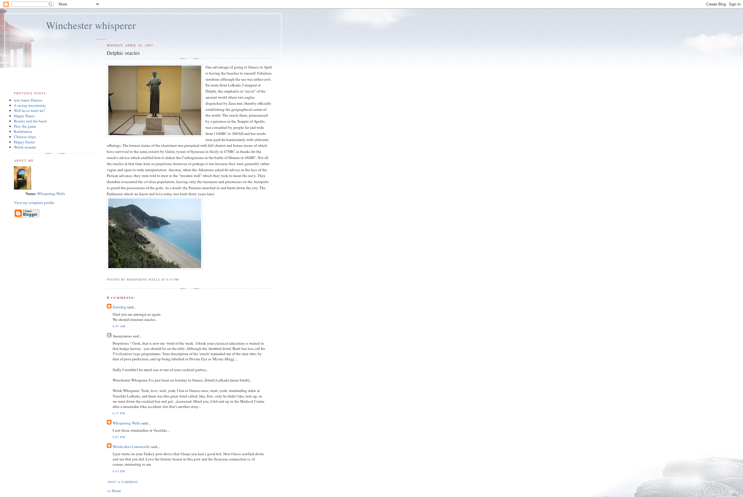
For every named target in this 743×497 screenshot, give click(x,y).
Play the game (25, 126)
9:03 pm (119, 437)
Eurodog (119, 307)
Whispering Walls (126, 423)
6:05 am (119, 326)
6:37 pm (119, 413)
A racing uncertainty (30, 105)
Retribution (23, 131)
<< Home (114, 490)
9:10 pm (172, 279)
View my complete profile (34, 202)
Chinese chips (25, 136)
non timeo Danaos (28, 100)
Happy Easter (24, 141)
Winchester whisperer (91, 25)
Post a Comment (123, 482)
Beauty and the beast (30, 121)
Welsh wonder (25, 147)
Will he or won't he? (29, 110)
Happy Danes (24, 115)
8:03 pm (119, 471)
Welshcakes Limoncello (131, 446)
